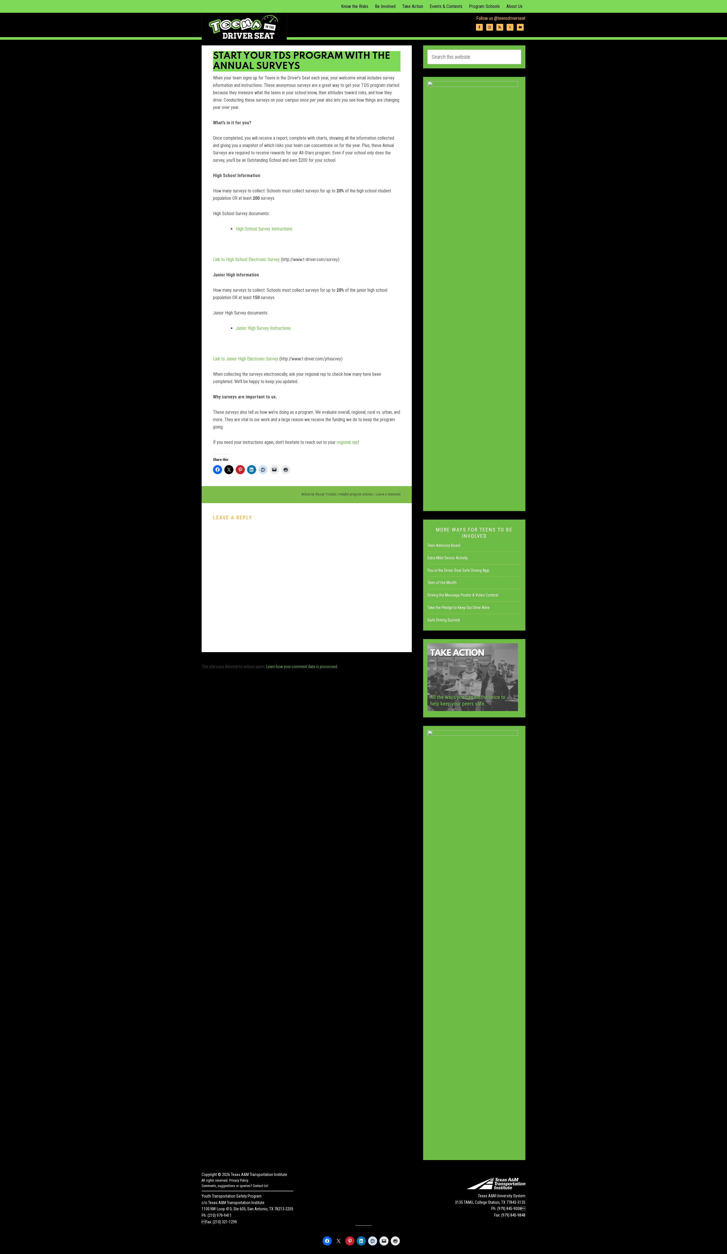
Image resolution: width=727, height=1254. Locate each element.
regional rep (347, 442)
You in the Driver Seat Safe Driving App (458, 570)
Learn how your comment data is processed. (302, 666)
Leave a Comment (388, 494)
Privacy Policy (238, 1180)
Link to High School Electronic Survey (246, 259)
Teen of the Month (442, 582)
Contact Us (260, 1186)
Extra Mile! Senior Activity (447, 558)
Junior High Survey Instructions (263, 328)
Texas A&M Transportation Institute (259, 1174)
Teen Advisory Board (443, 545)
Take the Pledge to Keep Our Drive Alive (458, 607)
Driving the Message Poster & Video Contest (462, 595)
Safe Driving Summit (443, 620)
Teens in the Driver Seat (244, 27)
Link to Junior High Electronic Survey (245, 359)
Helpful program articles (356, 494)
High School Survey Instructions (264, 229)
